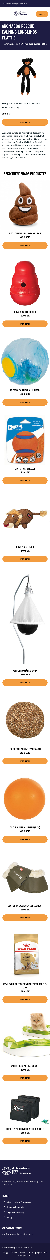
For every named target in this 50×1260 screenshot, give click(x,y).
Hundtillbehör (19, 103)
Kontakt (14, 1252)
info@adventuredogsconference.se (15, 4)
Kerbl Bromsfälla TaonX (25, 670)
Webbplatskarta (25, 1255)
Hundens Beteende (15, 1207)
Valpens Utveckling (15, 1212)
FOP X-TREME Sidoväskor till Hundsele (25, 1128)
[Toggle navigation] (5, 14)
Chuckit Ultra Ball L (25, 468)
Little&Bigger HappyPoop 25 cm (25, 233)
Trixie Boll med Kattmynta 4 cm (25, 748)
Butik (42, 14)
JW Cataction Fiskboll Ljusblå (25, 390)
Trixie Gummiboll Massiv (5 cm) (25, 827)
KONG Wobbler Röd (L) (25, 311)
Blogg (9, 1217)
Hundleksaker (33, 103)
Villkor (22, 1252)
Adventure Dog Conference (18, 1202)
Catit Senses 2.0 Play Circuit (25, 1065)
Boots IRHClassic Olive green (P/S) (25, 905)
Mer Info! (25, 122)
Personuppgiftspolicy (37, 1252)
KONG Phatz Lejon (25, 546)
